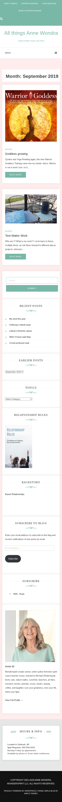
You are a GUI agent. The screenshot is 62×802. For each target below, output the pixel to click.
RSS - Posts (18, 594)
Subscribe (13, 558)
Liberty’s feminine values (20, 331)
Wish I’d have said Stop (20, 337)
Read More (16, 175)
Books (8, 149)
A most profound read (19, 343)
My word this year (17, 319)
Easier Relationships (15, 494)
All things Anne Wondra (31, 33)
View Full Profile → (14, 700)
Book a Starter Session (30, 11)
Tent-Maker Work (16, 235)
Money (9, 231)
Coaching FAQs (49, 4)
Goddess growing (16, 153)
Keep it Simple (10, 4)
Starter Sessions (29, 4)
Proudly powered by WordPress (20, 791)
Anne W (9, 666)
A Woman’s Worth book (20, 325)
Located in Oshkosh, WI (18, 744)
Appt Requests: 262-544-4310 (21, 747)
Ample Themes (31, 794)
